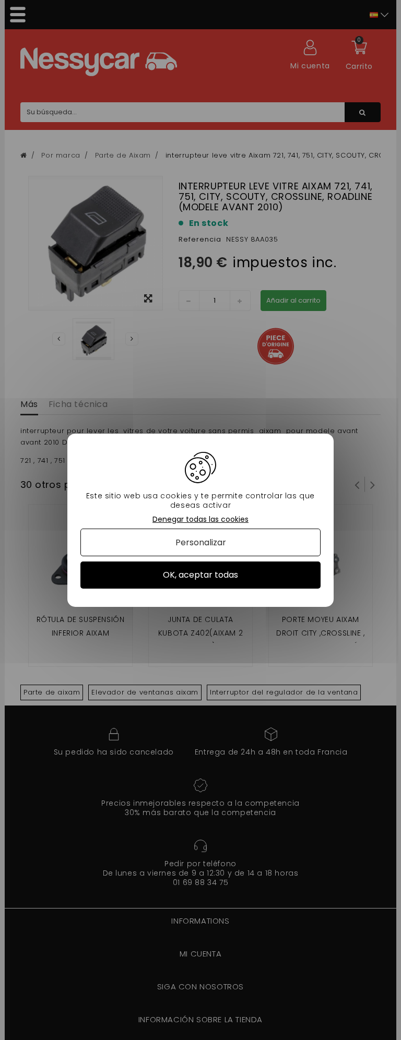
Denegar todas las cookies (200, 519)
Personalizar (200, 542)
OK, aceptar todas (200, 575)
